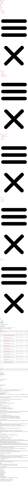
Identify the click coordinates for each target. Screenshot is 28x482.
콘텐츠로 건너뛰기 (2, 0)
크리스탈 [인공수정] (4, 74)
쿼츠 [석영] (2, 75)
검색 (1, 372)
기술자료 (2, 260)
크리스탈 (2, 137)
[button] (14, 42)
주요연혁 (2, 11)
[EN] (2, 2)
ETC (2, 200)
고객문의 (2, 201)
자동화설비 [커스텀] (4, 76)
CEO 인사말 (3, 10)
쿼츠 (2, 138)
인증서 (2, 12)
